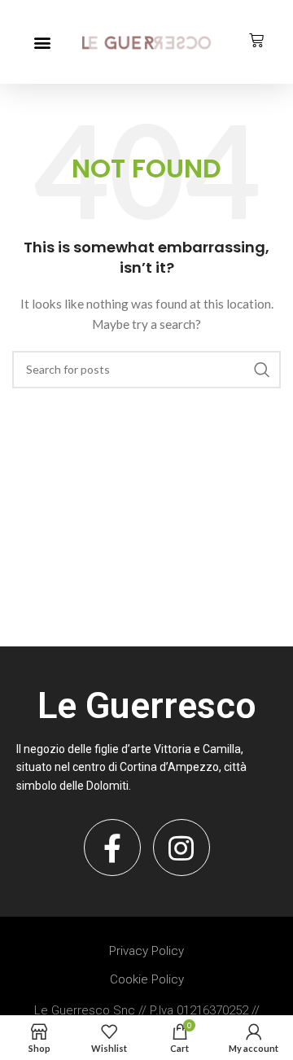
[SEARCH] (262, 369)
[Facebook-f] (112, 847)
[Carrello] (256, 41)
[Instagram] (181, 847)
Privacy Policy (146, 951)
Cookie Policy (147, 979)
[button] (41, 41)
